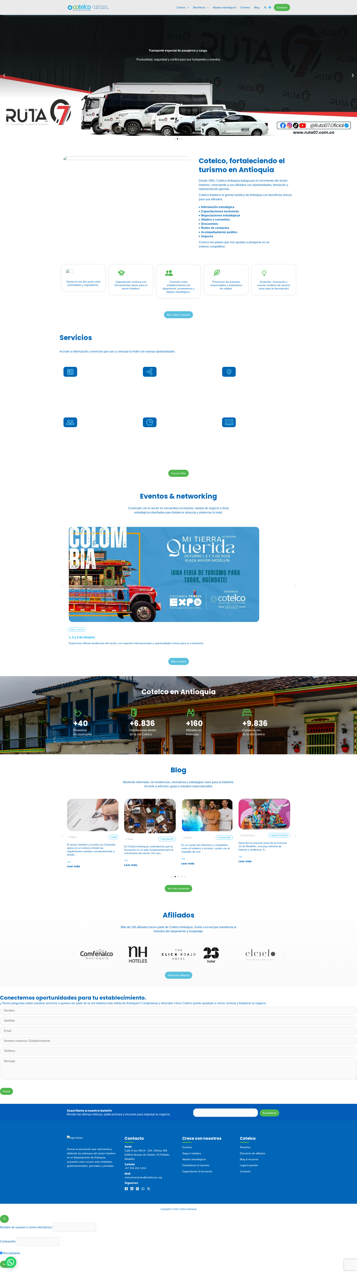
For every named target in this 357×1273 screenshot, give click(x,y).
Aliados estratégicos (224, 7)
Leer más (73, 865)
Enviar (6, 1091)
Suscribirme (269, 1112)
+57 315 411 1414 (135, 1168)
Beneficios (199, 7)
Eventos (245, 7)
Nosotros (245, 1147)
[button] (265, 7)
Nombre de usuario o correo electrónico (26, 1227)
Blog (256, 7)
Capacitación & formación (197, 1171)
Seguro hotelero (191, 1153)
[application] (187, 7)
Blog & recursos (249, 1159)
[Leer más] (69, 860)
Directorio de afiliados (252, 1153)
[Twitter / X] (148, 1188)
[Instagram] (137, 1188)
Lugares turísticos (222, 835)
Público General (77, 629)
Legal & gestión (249, 1165)
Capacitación (110, 839)
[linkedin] (132, 1188)
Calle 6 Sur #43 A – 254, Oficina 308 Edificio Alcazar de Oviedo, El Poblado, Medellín (147, 1154)
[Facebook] (126, 1188)
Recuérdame (11, 1253)
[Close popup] (4, 1219)
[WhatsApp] (143, 1188)
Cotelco (181, 7)
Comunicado (167, 837)
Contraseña (7, 1241)
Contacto (245, 1171)
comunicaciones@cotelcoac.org (143, 1177)
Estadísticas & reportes (195, 1165)
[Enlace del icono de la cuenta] (269, 7)
